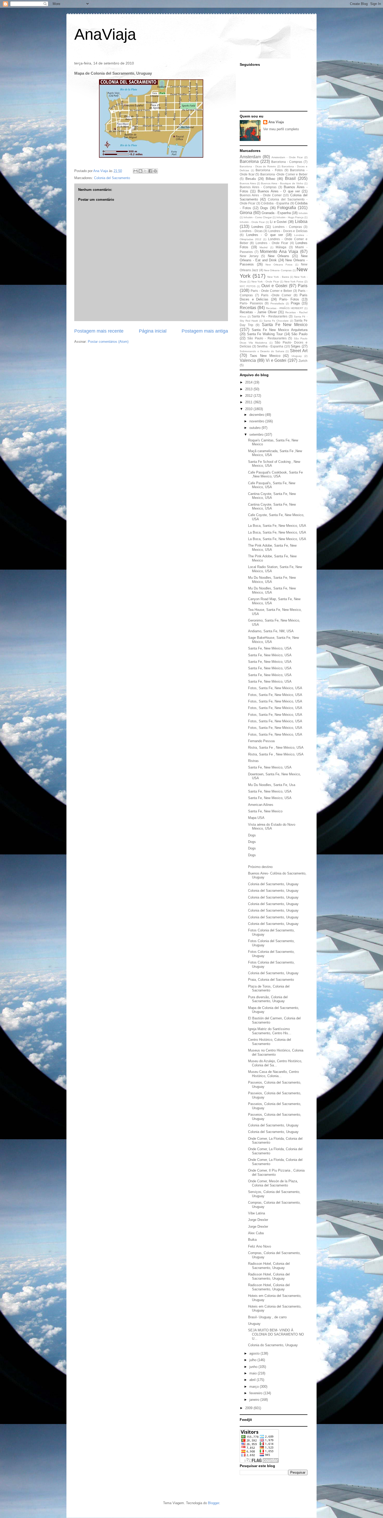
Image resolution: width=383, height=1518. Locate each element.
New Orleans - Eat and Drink (273, 258)
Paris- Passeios (251, 303)
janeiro (254, 1400)
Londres (257, 227)
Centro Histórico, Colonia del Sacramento (269, 1042)
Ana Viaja (276, 122)
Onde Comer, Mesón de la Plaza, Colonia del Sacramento (273, 1183)
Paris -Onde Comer (276, 295)
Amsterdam (250, 157)
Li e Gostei (278, 222)
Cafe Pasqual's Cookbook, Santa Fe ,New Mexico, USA (275, 474)
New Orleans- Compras (278, 270)
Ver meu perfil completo (281, 129)
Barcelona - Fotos (269, 170)
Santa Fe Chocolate (276, 320)
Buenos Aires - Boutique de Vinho (282, 183)
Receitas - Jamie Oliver (258, 312)
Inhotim (303, 213)
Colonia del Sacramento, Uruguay (273, 884)
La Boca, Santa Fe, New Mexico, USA (277, 526)
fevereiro (256, 1393)
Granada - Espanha (276, 213)
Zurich (303, 360)
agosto (255, 1353)
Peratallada (277, 303)
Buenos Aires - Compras (258, 187)
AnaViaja (105, 34)
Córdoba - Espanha (275, 203)
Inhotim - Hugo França (290, 217)
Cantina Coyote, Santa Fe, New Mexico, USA (272, 496)
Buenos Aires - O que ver (279, 191)
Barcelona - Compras (286, 161)
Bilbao (270, 179)
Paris (302, 285)
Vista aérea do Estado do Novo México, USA (271, 827)
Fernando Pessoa (261, 741)
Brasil (290, 178)
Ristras (253, 761)
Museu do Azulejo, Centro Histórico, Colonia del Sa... (275, 1063)
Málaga (281, 247)
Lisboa (301, 221)
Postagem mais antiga (205, 331)
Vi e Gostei (276, 360)
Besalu (250, 179)
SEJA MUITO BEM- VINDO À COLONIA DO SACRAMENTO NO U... (276, 1334)
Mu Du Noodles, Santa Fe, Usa (271, 785)
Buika (252, 1240)
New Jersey (249, 256)
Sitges (295, 346)
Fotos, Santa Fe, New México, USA (275, 688)
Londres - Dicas (251, 231)
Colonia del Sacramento (112, 178)
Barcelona (249, 161)
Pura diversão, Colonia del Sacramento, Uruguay (268, 999)
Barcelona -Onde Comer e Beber (283, 174)
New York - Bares (278, 276)
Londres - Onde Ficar (272, 243)
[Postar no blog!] (140, 171)
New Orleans (278, 256)
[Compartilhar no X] (145, 171)
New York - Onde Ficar (265, 281)
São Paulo (299, 334)
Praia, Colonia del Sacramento (271, 980)
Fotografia (286, 207)
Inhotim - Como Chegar (258, 217)
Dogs (264, 208)
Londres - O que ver (264, 235)
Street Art (298, 351)
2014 (249, 382)
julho (253, 1360)
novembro (257, 421)
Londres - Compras (287, 226)
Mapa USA (256, 818)
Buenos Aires (248, 183)
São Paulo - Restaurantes (266, 338)
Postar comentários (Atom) (108, 342)
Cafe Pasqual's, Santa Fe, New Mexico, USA (271, 485)
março (254, 1387)
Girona (246, 212)
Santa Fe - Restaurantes (269, 316)
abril (253, 1380)
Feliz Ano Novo (259, 1246)
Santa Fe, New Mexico (265, 811)
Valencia (248, 360)
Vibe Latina (256, 1213)
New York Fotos (294, 281)
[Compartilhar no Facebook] (150, 171)
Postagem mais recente (98, 331)
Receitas (248, 307)
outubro (255, 428)
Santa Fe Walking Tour (265, 334)
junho (253, 1367)
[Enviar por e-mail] (135, 171)
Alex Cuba (256, 1233)
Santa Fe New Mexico (284, 324)
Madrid (264, 247)
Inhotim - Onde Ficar (252, 222)
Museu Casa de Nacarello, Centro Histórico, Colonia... (273, 1074)
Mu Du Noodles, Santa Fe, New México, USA (272, 580)
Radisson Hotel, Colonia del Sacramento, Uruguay (269, 1266)
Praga (295, 303)
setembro (256, 434)
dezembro (257, 415)
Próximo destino (260, 867)
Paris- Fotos (289, 299)
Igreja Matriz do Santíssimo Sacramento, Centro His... (269, 1031)
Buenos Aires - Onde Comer (261, 195)
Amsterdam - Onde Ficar (287, 157)
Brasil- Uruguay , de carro (267, 1317)
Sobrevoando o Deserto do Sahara (262, 351)
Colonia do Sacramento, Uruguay (273, 1345)
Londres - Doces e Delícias (287, 231)
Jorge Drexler (258, 1220)
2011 (249, 402)
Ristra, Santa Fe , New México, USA (276, 747)
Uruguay (297, 356)
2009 (249, 1408)
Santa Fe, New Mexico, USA (270, 767)
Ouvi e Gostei (274, 285)
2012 (249, 396)
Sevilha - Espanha (270, 346)
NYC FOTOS (248, 286)
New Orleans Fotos (278, 264)
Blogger (213, 1503)
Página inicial (152, 331)
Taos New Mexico (265, 356)
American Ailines (260, 805)
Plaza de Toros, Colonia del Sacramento (268, 988)
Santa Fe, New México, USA (270, 648)
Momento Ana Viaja (279, 251)
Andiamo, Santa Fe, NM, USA (271, 631)
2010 (249, 409)
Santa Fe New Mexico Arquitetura (279, 330)
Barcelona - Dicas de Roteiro (258, 166)
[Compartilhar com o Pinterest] (155, 171)
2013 (249, 389)
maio (253, 1373)
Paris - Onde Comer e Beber (271, 290)
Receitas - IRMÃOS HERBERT (284, 308)
